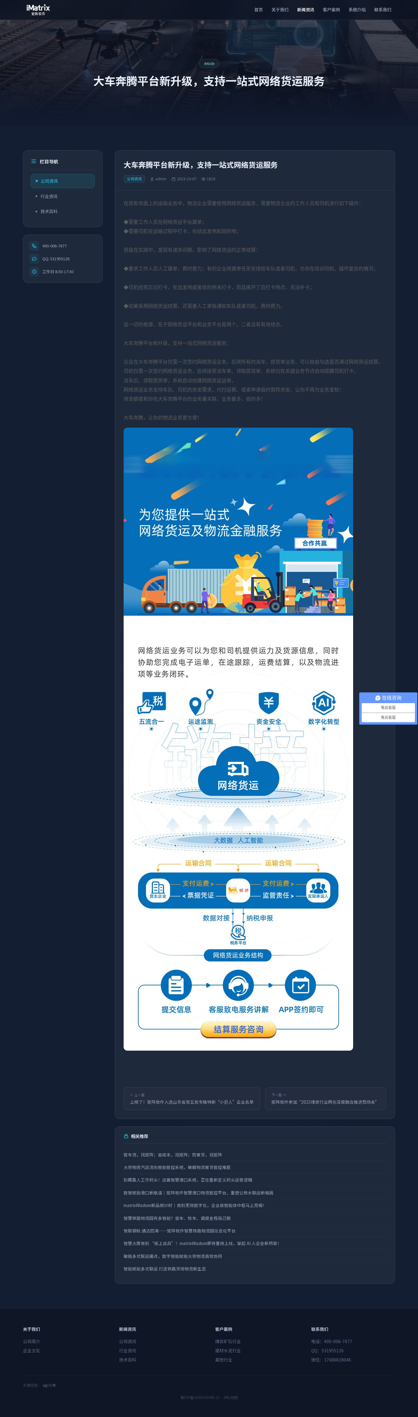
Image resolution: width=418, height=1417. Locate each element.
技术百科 (49, 211)
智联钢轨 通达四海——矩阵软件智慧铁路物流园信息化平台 (180, 1231)
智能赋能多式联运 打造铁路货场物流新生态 (165, 1269)
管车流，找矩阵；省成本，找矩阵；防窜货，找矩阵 (173, 1155)
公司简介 (31, 1341)
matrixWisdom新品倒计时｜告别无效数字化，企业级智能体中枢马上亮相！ (195, 1205)
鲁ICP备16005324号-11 (200, 1397)
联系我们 (382, 9)
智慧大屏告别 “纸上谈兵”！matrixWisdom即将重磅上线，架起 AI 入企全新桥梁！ (203, 1243)
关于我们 (280, 9)
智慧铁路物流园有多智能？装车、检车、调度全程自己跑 (177, 1218)
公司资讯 (49, 181)
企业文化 (31, 1350)
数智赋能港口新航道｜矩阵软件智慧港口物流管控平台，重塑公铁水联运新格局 (199, 1193)
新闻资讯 (305, 9)
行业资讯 (49, 196)
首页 (258, 9)
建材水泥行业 (228, 1350)
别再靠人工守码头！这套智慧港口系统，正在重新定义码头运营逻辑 (188, 1180)
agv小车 (49, 1385)
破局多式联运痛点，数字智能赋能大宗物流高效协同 (173, 1256)
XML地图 (231, 1397)
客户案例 (331, 9)
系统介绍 (357, 9)
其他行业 (223, 1360)
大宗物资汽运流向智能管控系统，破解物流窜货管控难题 (177, 1167)
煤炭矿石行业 (228, 1341)
